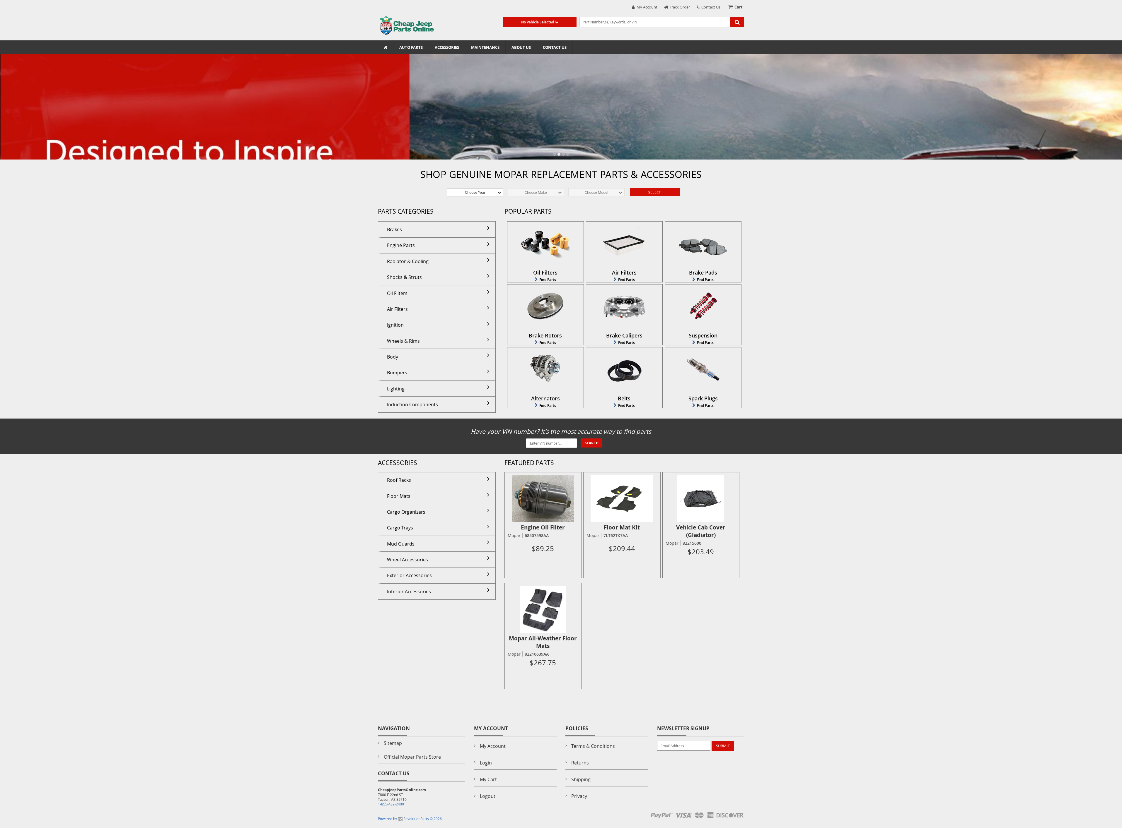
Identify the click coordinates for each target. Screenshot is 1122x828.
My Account (646, 7)
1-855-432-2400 (391, 804)
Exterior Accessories (409, 575)
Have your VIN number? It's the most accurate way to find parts (561, 431)
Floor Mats (398, 496)
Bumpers (397, 372)
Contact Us (710, 7)
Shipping (581, 779)
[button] (554, 154)
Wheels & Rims (403, 341)
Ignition (395, 325)
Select (654, 192)
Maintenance (485, 47)
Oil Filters (397, 293)
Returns (580, 763)
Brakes (394, 229)
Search (591, 442)
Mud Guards (401, 544)
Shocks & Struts (404, 277)
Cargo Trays (400, 527)
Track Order (679, 7)
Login (486, 763)
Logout (487, 796)
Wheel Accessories (407, 559)
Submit (723, 745)
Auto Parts (411, 47)
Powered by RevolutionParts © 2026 (410, 818)
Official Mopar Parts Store (412, 757)
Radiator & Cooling (408, 261)
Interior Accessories (409, 591)
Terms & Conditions (593, 746)
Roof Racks (399, 480)
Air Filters (397, 309)
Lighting (396, 388)
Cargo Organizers (406, 512)
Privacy (579, 796)
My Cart (488, 779)
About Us (521, 47)
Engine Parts (401, 245)
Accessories (447, 47)
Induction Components (412, 404)
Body (392, 357)
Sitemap (393, 743)
